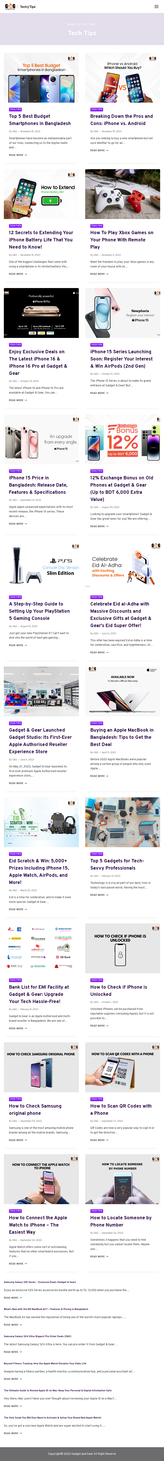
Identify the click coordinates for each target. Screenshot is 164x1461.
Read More (18, 155)
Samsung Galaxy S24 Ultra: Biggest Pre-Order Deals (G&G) (37, 1336)
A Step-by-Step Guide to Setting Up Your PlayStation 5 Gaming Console (39, 611)
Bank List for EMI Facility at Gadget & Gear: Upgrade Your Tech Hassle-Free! (39, 994)
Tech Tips (15, 109)
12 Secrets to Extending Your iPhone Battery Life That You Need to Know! (41, 240)
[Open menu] (156, 6)
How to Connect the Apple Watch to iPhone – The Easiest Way (38, 1225)
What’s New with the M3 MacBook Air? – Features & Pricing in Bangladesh (46, 1309)
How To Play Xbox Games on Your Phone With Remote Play (121, 240)
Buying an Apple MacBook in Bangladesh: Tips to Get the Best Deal (122, 737)
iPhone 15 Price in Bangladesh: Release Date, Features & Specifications (38, 485)
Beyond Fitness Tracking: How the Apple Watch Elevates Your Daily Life (45, 1363)
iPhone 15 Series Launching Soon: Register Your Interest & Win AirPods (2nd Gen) (121, 359)
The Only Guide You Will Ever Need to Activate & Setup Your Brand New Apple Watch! (52, 1417)
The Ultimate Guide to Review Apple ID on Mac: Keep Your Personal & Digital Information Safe (58, 1390)
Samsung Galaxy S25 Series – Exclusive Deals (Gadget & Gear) (40, 1282)
